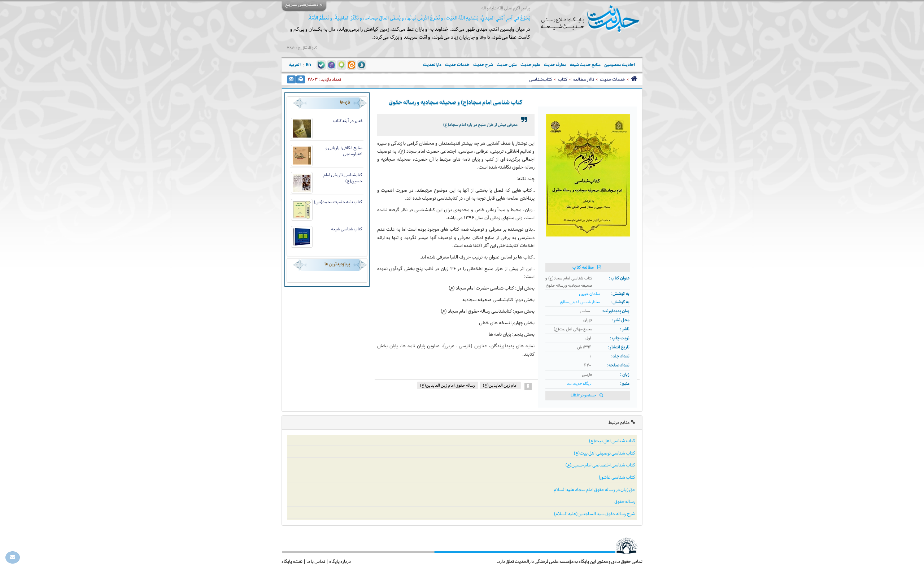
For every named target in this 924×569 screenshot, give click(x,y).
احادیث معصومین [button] (619, 64)
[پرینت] (300, 79)
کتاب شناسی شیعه (346, 229)
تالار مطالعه (583, 79)
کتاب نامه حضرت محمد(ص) (338, 202)
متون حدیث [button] (507, 64)
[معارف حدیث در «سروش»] (361, 64)
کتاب (562, 79)
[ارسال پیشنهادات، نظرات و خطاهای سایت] (12, 557)
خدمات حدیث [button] (457, 64)
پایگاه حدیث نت (579, 383)
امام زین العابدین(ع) (500, 385)
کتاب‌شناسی (540, 79)
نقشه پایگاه (292, 561)
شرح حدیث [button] (483, 64)
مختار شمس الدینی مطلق (580, 302)
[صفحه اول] (634, 79)
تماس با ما (315, 561)
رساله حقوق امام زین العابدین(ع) (447, 385)
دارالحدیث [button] (432, 64)
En (308, 64)
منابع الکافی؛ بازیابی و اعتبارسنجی (344, 150)
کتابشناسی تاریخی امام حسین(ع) (342, 177)
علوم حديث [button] (530, 64)
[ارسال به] (291, 79)
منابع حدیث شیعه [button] (585, 64)
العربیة (295, 64)
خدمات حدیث (612, 79)
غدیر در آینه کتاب (347, 120)
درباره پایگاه (340, 561)
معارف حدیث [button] (555, 64)
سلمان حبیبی (589, 294)
